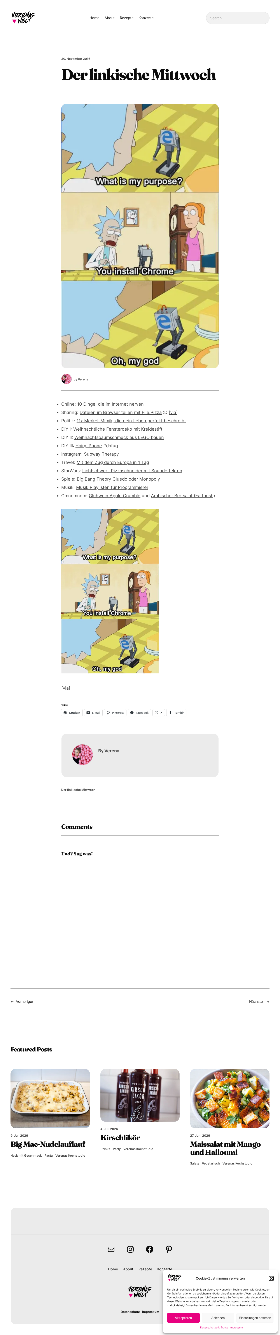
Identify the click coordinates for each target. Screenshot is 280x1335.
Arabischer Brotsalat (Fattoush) (183, 495)
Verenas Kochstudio (70, 1155)
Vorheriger (24, 1001)
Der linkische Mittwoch (78, 790)
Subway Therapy (101, 454)
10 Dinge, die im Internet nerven (110, 404)
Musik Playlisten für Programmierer (112, 487)
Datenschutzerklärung (214, 1327)
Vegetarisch (211, 1163)
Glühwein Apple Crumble (114, 495)
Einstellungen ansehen (255, 1318)
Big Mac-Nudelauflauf (47, 1144)
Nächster (256, 1001)
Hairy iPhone (88, 445)
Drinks (105, 1149)
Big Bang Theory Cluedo (102, 479)
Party (117, 1149)
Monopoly (149, 479)
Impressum (236, 1327)
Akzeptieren (183, 1318)
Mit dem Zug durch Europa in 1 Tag (113, 462)
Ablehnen (218, 1318)
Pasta (48, 1155)
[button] (271, 1278)
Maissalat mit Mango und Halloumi (225, 1148)
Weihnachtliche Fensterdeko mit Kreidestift (117, 429)
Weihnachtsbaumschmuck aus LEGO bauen (119, 437)
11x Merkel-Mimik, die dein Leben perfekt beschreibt (131, 420)
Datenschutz (130, 1312)
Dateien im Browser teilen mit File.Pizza (121, 412)
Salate (194, 1163)
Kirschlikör (120, 1137)
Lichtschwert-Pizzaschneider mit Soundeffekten (132, 470)
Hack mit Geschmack (26, 1155)
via (173, 412)
